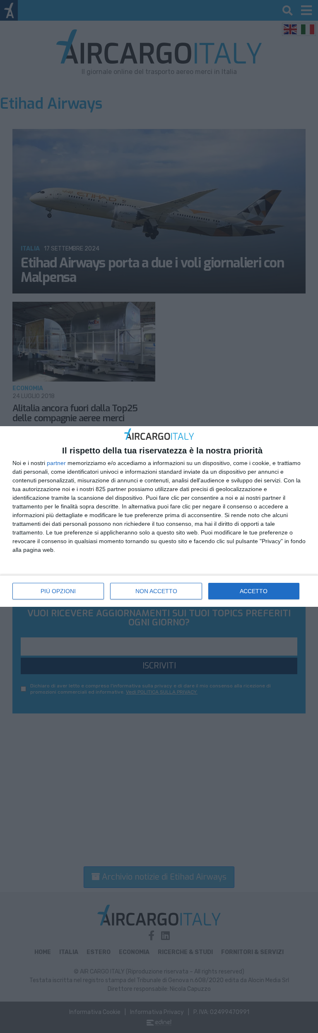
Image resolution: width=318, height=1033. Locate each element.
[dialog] (159, 516)
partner (56, 463)
